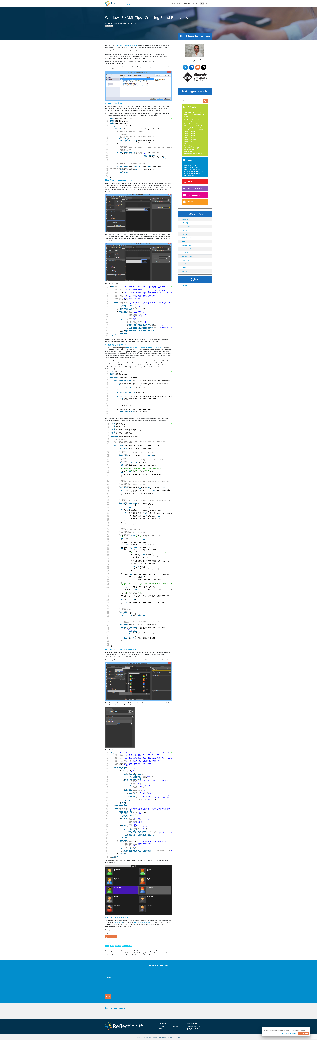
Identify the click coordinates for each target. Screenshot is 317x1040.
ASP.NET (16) (185, 267)
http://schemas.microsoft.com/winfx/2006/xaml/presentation (144, 286)
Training (172, 3)
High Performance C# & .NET (193, 126)
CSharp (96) (185, 219)
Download (111, 937)
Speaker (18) (185, 260)
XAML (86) (185, 223)
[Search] (205, 101)
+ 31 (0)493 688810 (193, 1028)
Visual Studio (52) (187, 226)
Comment (108, 978)
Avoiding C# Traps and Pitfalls (193, 128)
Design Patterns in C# (191, 124)
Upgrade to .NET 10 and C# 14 (193, 112)
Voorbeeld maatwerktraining (193, 154)
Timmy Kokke (119, 922)
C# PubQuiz (188, 152)
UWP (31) (184, 241)
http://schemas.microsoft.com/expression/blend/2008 (143, 291)
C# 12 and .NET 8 (189, 136)
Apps (178, 3)
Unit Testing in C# (189, 146)
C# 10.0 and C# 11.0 (190, 138)
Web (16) (184, 264)
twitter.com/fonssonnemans (196, 1030)
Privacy (178, 1037)
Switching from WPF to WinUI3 (193, 171)
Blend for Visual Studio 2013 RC (127, 45)
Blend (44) (185, 234)
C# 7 (185, 144)
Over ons (195, 3)
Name (107, 970)
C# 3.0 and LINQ (189, 150)
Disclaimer (171, 1037)
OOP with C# (188, 118)
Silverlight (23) (186, 253)
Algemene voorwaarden (159, 1037)
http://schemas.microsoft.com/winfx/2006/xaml (141, 288)
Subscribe (185, 285)
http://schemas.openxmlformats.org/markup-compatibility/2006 (147, 292)
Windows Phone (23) (188, 256)
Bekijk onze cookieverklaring (289, 1033)
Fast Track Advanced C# (191, 120)
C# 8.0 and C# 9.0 (189, 142)
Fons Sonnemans (113, 23)
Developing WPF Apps (191, 165)
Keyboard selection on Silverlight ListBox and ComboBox (143, 348)
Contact (208, 3)
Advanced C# (188, 122)
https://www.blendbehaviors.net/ (143, 922)
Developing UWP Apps (191, 167)
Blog (202, 3)
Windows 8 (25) (186, 245)
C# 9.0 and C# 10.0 (190, 140)
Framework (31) (187, 238)
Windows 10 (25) (187, 249)
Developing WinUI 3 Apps (192, 169)
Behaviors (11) (186, 271)
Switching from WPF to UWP (193, 173)
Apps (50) (184, 230)
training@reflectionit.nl (193, 1026)
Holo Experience (189, 175)
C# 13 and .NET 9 (189, 132)
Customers (186, 3)
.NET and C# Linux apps (191, 148)
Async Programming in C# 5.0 (193, 130)
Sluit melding (303, 1033)
